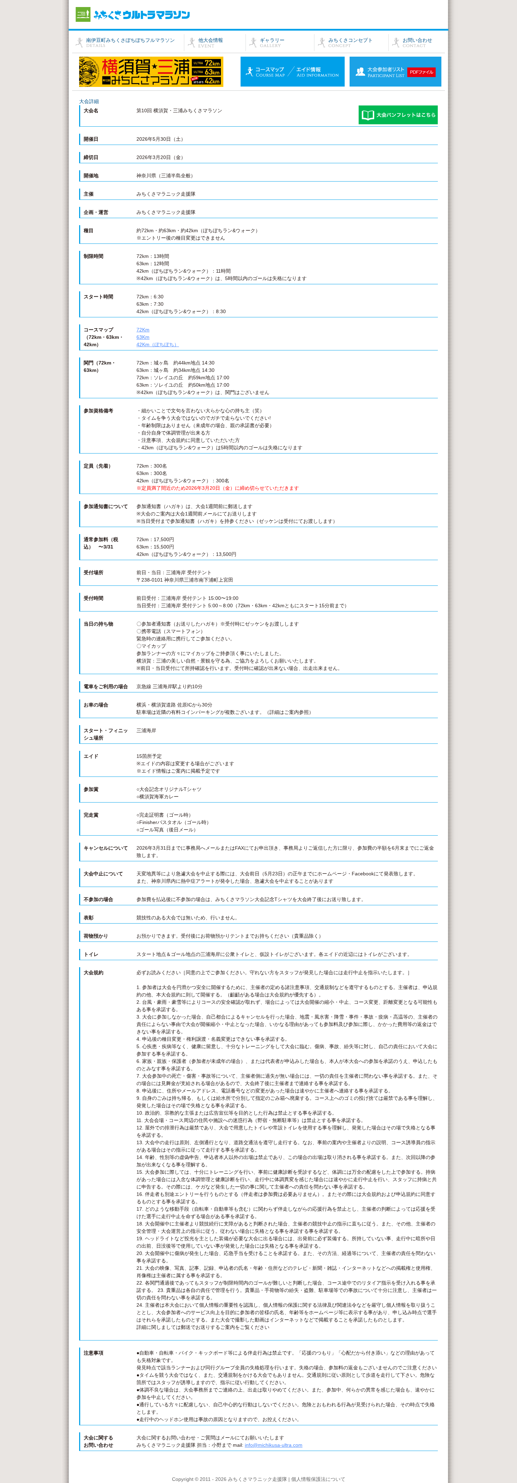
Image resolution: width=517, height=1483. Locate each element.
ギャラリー (272, 40)
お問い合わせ (417, 40)
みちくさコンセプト (350, 40)
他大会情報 (210, 40)
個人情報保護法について (318, 1479)
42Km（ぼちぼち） (157, 344)
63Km (142, 337)
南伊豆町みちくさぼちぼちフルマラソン (130, 40)
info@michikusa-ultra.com (273, 1445)
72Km (142, 329)
